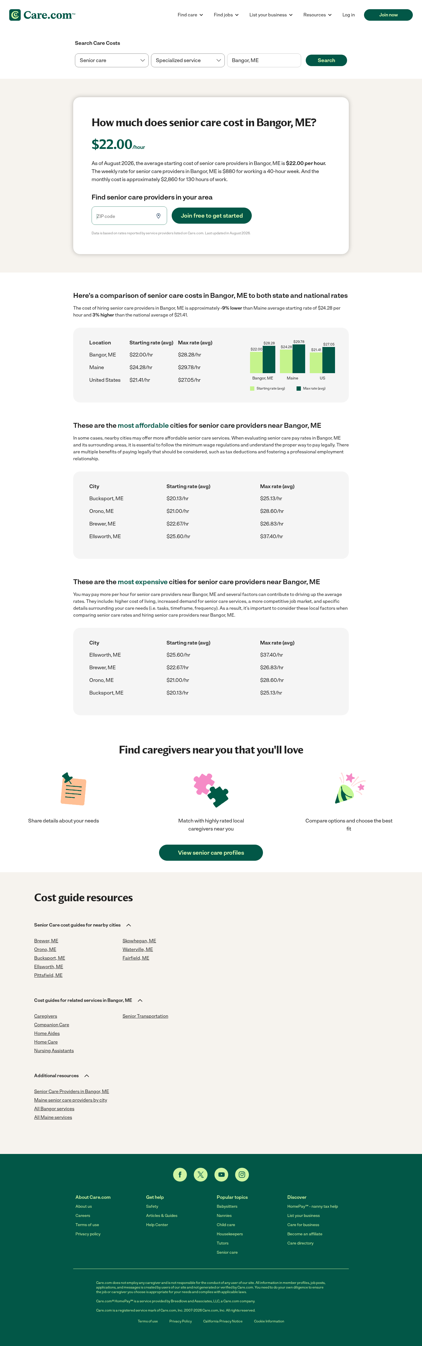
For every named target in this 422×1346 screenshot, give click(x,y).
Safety (152, 1206)
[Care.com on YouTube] (221, 1175)
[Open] (301, 60)
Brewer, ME (102, 524)
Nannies (224, 1215)
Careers (83, 1215)
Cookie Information (269, 1321)
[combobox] (264, 60)
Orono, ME (101, 511)
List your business (303, 1215)
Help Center (157, 1224)
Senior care (227, 1252)
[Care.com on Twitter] (201, 1175)
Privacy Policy (180, 1321)
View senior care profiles (211, 852)
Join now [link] (388, 15)
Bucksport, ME (106, 498)
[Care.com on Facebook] (180, 1175)
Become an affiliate (304, 1234)
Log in (348, 15)
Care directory (300, 1243)
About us (84, 1206)
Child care (226, 1224)
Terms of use (87, 1224)
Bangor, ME (102, 355)
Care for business (303, 1224)
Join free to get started (212, 215)
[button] (83, 925)
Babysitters (227, 1206)
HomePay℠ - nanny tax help (312, 1206)
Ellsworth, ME (105, 536)
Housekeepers (230, 1234)
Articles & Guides (161, 1215)
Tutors (223, 1243)
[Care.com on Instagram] (242, 1175)
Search (326, 60)
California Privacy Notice (223, 1321)
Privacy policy (88, 1234)
